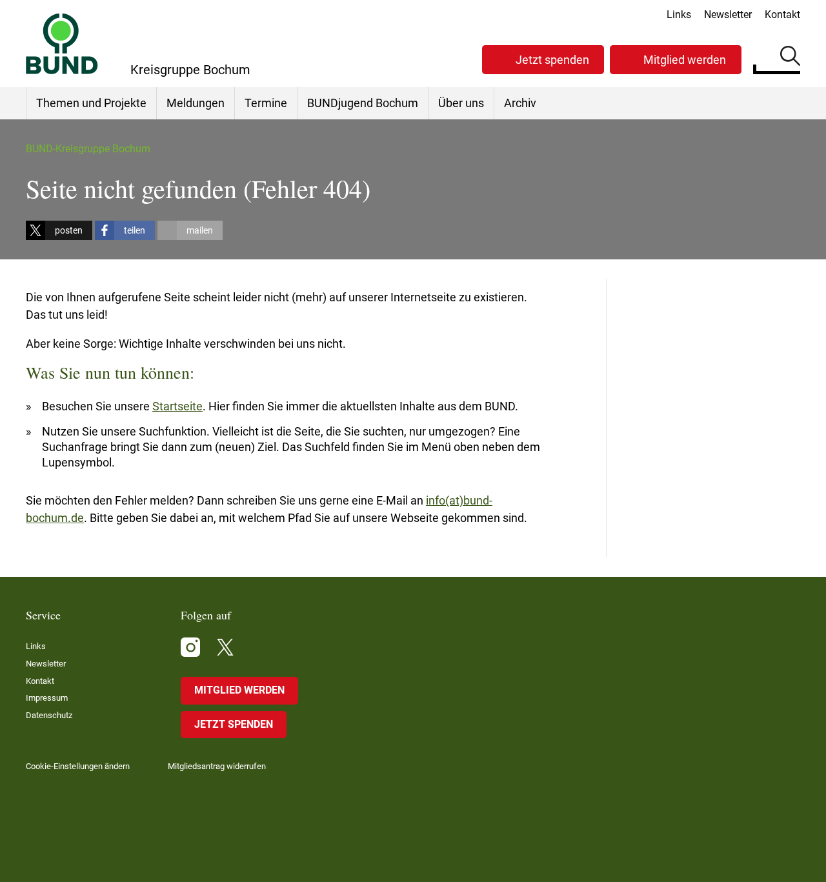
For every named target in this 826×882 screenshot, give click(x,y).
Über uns (461, 103)
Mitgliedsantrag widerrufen (217, 766)
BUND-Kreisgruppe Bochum (88, 149)
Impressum (47, 698)
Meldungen (195, 103)
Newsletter (728, 14)
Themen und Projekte (91, 103)
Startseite (177, 406)
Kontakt (782, 14)
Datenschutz (49, 715)
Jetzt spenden (552, 59)
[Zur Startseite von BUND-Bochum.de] (62, 43)
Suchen (790, 58)
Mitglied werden (684, 59)
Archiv (520, 103)
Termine (266, 103)
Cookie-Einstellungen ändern (78, 766)
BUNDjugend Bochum (362, 103)
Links (679, 14)
